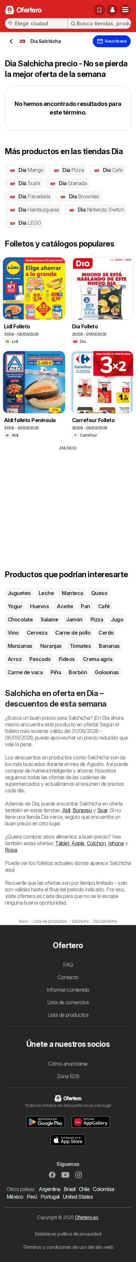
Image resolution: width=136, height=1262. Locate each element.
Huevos (39, 606)
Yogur (15, 606)
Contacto (68, 977)
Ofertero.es (86, 1217)
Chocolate (20, 619)
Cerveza (37, 632)
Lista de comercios (68, 1002)
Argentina (49, 1189)
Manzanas (20, 646)
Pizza (96, 619)
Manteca (72, 593)
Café (104, 606)
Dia (30, 170)
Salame (49, 619)
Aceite (65, 606)
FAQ (68, 964)
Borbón (78, 672)
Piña (56, 672)
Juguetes (19, 593)
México (15, 1196)
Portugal (50, 1196)
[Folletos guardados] (99, 10)
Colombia (103, 1189)
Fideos (67, 659)
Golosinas (107, 672)
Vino (13, 632)
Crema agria (97, 659)
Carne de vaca (25, 672)
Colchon (96, 843)
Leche (46, 593)
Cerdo (106, 632)
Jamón (74, 619)
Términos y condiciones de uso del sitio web (68, 1247)
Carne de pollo (72, 632)
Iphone (116, 843)
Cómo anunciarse (67, 1063)
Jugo (117, 619)
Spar (102, 810)
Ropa (11, 850)
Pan (85, 606)
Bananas (109, 646)
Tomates (80, 646)
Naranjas (51, 646)
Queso (99, 593)
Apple (77, 843)
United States (78, 1196)
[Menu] (125, 10)
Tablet (62, 843)
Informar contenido (68, 989)
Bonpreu (82, 810)
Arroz (14, 659)
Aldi (66, 810)
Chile (84, 1189)
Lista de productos (68, 1015)
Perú (32, 1196)
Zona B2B (68, 1076)
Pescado (40, 659)
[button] (112, 10)
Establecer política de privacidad (68, 1234)
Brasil (70, 1189)
